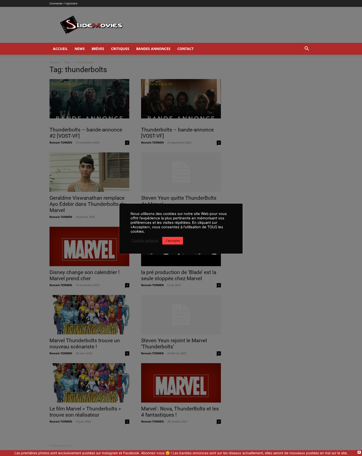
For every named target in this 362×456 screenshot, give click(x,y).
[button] (307, 49)
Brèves (98, 48)
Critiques (120, 48)
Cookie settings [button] (145, 240)
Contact (185, 48)
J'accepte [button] (172, 241)
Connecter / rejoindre (63, 3)
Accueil (60, 48)
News (80, 48)
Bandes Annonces (153, 48)
